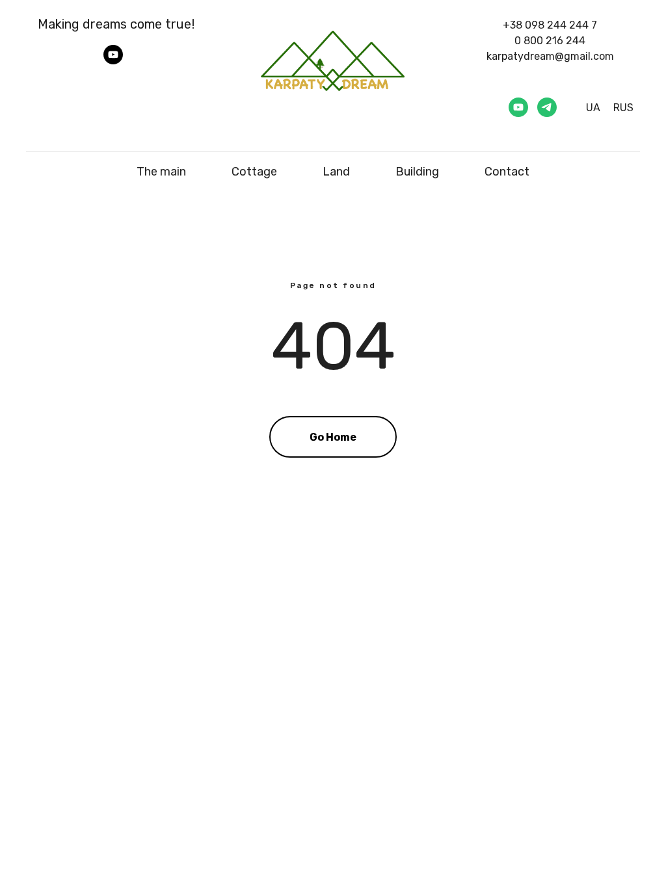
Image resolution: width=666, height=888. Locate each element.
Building (417, 171)
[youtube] (113, 60)
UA (593, 107)
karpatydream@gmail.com (550, 56)
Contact (507, 171)
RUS (623, 107)
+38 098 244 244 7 (550, 25)
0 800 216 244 (549, 40)
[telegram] (547, 107)
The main (161, 171)
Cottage (254, 171)
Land (336, 171)
